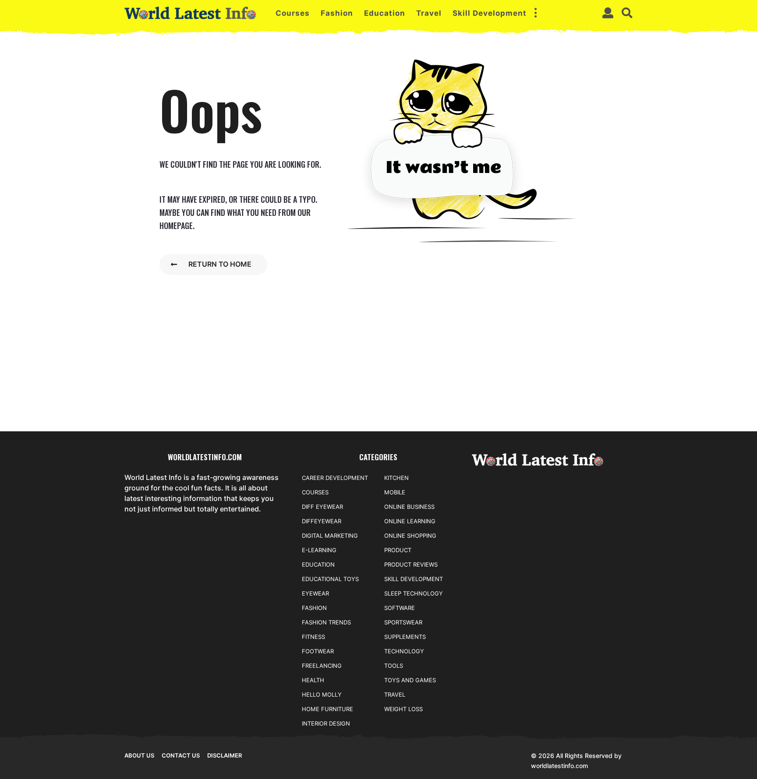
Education (384, 13)
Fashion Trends (326, 622)
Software (399, 607)
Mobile (394, 492)
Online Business (409, 506)
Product (397, 549)
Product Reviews (411, 564)
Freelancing (322, 665)
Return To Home (219, 264)
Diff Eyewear (322, 506)
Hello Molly (322, 694)
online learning (409, 521)
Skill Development (490, 13)
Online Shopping (410, 535)
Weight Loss (403, 708)
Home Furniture (327, 708)
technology (404, 651)
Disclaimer (224, 755)
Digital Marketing (330, 535)
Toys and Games (410, 680)
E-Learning (319, 549)
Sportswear (403, 622)
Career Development (335, 477)
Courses (293, 13)
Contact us (181, 755)
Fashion (337, 13)
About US (139, 755)
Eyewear (315, 593)
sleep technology (413, 593)
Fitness (313, 636)
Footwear (318, 651)
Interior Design (326, 723)
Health (313, 680)
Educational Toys (330, 578)
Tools (393, 665)
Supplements (405, 636)
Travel (429, 13)
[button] (535, 13)
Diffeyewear (321, 521)
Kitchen (396, 477)
